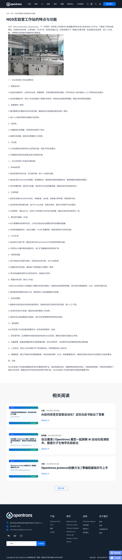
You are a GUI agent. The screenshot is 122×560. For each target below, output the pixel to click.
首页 (7, 13)
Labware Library (71, 538)
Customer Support (89, 521)
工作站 (52, 532)
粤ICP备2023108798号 (55, 557)
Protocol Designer (72, 528)
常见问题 (86, 525)
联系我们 (109, 4)
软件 (36, 4)
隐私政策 (93, 557)
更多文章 (61, 488)
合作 (55, 4)
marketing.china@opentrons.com (21, 530)
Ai (42, 4)
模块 (51, 528)
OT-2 (51, 525)
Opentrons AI (70, 531)
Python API (70, 535)
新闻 (12, 13)
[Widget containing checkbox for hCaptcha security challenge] (28, 296)
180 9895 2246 (15, 526)
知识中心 (70, 4)
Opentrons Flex (55, 521)
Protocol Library (71, 525)
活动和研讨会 (103, 529)
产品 (29, 4)
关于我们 (80, 4)
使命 (100, 522)
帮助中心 (86, 529)
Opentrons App (71, 521)
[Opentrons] (14, 4)
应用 (48, 4)
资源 (62, 4)
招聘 (100, 533)
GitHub (68, 542)
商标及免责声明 (102, 557)
